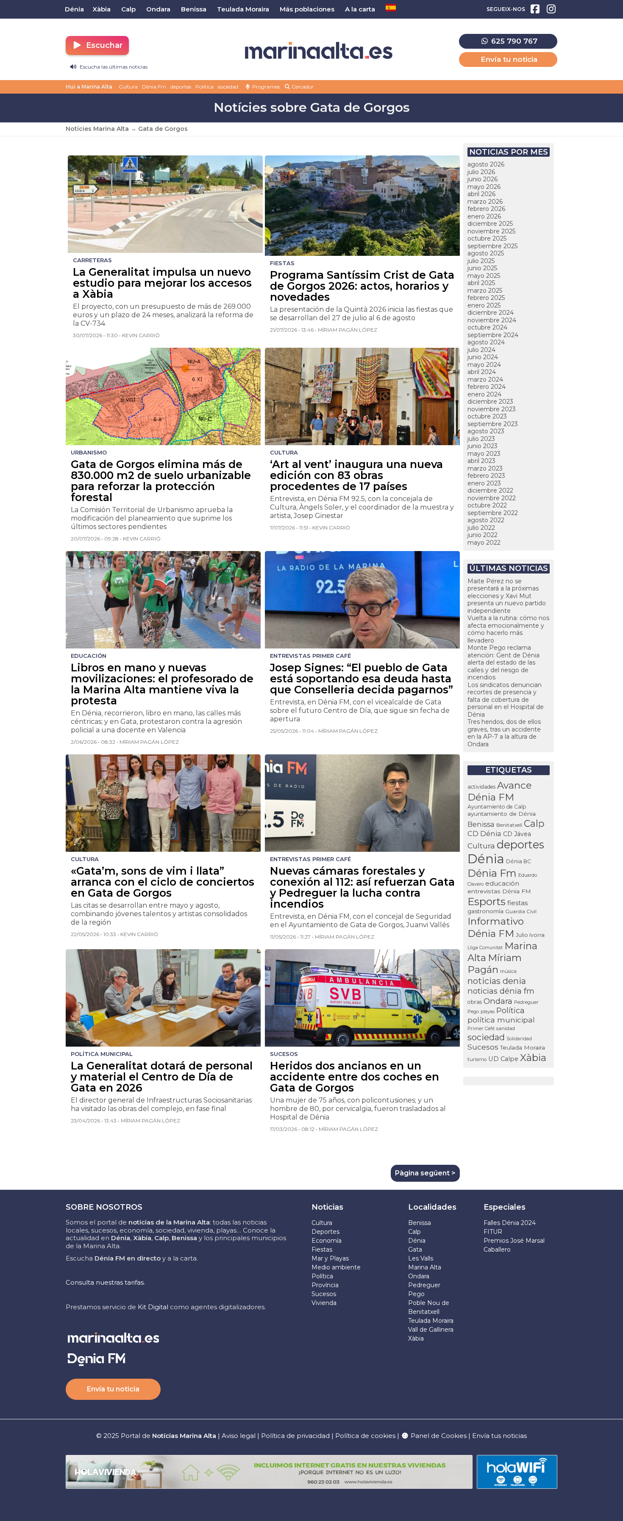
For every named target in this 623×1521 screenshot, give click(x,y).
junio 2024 (482, 357)
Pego (473, 1011)
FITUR (493, 1232)
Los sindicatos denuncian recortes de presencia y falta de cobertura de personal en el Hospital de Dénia (505, 699)
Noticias (327, 1207)
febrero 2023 (486, 475)
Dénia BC (518, 861)
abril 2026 (481, 194)
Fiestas (322, 1249)
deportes (180, 86)
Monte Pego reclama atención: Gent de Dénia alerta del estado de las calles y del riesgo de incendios (503, 662)
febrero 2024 (486, 387)
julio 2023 (481, 439)
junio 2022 (482, 535)
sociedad (228, 86)
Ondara (498, 1001)
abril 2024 (481, 372)
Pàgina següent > (425, 1173)
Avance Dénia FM (499, 791)
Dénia (485, 858)
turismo (477, 1059)
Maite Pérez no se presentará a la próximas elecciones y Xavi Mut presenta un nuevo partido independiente (506, 596)
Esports (486, 901)
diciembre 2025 (490, 223)
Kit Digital (153, 1307)
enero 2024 (484, 394)
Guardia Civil (521, 911)
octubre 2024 (487, 327)
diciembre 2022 (490, 490)
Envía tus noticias (499, 1436)
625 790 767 (513, 41)
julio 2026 (481, 172)
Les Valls (420, 1258)
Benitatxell (509, 825)
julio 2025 (481, 261)
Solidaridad (519, 1039)
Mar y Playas (330, 1258)
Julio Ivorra (530, 935)
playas (488, 1011)
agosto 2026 (485, 164)
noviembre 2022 (491, 498)
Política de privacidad (296, 1436)
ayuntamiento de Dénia (501, 813)
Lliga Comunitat (485, 947)
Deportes (325, 1232)
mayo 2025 (483, 276)
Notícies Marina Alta (97, 129)
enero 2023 (484, 483)
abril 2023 (481, 461)
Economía (327, 1240)
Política (204, 86)
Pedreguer (526, 1002)
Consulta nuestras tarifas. (105, 1282)
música (508, 971)
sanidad (505, 1028)
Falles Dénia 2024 (510, 1223)
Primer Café (481, 1028)
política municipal (501, 1019)
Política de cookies (365, 1436)
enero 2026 (484, 216)
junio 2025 (482, 268)
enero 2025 (484, 305)
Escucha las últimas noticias (112, 67)
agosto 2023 (485, 431)
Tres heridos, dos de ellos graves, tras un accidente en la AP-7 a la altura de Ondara (504, 733)
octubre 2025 (486, 238)
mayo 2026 (484, 187)
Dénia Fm (154, 86)
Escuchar (103, 45)
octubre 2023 (487, 416)
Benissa (481, 824)
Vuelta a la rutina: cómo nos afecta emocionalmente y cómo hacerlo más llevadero (508, 629)
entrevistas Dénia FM (499, 891)
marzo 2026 (485, 201)
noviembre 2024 (491, 320)
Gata (415, 1249)
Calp (534, 823)
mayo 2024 (484, 364)
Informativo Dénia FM (495, 927)
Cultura (128, 86)
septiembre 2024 (492, 335)
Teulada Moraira (522, 1047)
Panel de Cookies (438, 1436)
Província (325, 1285)
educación (502, 883)
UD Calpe (503, 1059)
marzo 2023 (485, 468)
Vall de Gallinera (430, 1329)
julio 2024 (481, 350)
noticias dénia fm (500, 991)
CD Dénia (484, 833)
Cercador (302, 86)
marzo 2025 (484, 290)
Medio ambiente (336, 1267)
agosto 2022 (485, 520)
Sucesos (482, 1046)
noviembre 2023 (491, 409)
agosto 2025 (485, 253)
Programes (265, 86)
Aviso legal (239, 1436)
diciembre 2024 (490, 312)
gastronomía (485, 911)
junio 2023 (482, 446)
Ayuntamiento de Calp (496, 806)
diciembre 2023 (490, 401)
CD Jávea (517, 834)
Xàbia (533, 1058)
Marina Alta (424, 1267)
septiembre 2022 (492, 513)
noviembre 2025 (491, 231)
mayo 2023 (484, 453)
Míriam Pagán (494, 963)
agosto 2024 (486, 342)
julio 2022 (481, 528)
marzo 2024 (485, 379)
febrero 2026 (486, 209)
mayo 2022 (484, 542)
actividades (481, 787)
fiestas (517, 903)
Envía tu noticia (509, 59)
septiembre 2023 (492, 424)
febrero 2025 (486, 298)
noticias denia (496, 981)
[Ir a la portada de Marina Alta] (319, 50)
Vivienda (324, 1303)
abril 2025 (481, 283)
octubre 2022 (487, 505)
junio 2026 (482, 179)
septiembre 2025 (492, 246)
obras (474, 1002)
